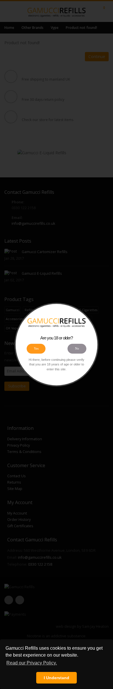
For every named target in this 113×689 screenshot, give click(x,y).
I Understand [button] (56, 677)
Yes (36, 348)
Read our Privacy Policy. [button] (31, 662)
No (77, 348)
